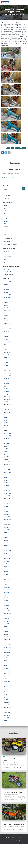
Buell (5, 210)
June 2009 (6, 629)
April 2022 (6, 305)
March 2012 (6, 542)
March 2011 (6, 574)
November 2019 (7, 349)
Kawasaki (6, 221)
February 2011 (7, 576)
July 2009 (6, 626)
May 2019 (6, 360)
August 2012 (6, 529)
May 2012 (6, 537)
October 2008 (7, 649)
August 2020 (6, 331)
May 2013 (6, 506)
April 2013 (6, 508)
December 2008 (7, 644)
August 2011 (6, 561)
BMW (5, 208)
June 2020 (6, 334)
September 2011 (7, 558)
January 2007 (7, 704)
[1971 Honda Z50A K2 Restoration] (14, 779)
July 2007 (6, 689)
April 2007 (6, 697)
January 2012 (7, 548)
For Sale (13, 837)
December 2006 (7, 707)
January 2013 (7, 516)
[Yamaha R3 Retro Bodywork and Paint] (14, 746)
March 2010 (6, 605)
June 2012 (6, 535)
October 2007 (7, 681)
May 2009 (6, 631)
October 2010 (7, 587)
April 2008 (6, 665)
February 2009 (7, 639)
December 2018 (7, 373)
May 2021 (6, 315)
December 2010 (7, 582)
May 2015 (6, 451)
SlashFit (5, 259)
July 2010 (6, 595)
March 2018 (6, 391)
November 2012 (7, 522)
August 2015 (6, 443)
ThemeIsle (18, 840)
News (12, 148)
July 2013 (6, 501)
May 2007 (6, 694)
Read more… (20, 767)
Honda (5, 218)
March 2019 (6, 365)
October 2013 (7, 495)
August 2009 (6, 623)
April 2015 (6, 454)
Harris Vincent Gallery (9, 274)
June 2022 (6, 300)
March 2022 (6, 307)
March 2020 (6, 339)
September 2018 (7, 381)
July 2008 (6, 657)
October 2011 (7, 556)
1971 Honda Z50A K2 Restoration (13, 792)
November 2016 (7, 407)
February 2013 (7, 514)
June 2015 (6, 448)
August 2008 (6, 655)
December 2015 (7, 433)
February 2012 (7, 545)
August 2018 (6, 383)
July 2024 (6, 284)
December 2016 (7, 404)
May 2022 (6, 302)
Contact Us (20, 837)
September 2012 (7, 527)
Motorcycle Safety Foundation (10, 244)
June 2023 (6, 292)
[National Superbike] (5, 2)
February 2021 (7, 323)
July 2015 (6, 446)
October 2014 (7, 469)
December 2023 (7, 286)
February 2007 (7, 702)
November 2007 (7, 678)
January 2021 (7, 326)
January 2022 (7, 310)
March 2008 (6, 668)
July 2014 (6, 477)
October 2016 (7, 409)
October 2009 (7, 618)
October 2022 (7, 297)
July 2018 (6, 386)
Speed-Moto (6, 262)
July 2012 (6, 532)
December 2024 (7, 281)
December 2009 (7, 613)
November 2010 (7, 584)
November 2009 (7, 616)
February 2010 (7, 608)
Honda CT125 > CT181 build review (13, 824)
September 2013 (7, 498)
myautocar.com (7, 256)
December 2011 (7, 550)
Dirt (8, 148)
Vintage (23, 148)
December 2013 (7, 490)
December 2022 (7, 294)
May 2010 (6, 600)
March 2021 (6, 320)
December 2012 (7, 519)
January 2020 (7, 344)
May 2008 (6, 663)
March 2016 (6, 428)
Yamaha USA (6, 234)
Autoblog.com (7, 251)
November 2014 (7, 467)
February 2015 (7, 459)
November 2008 (7, 647)
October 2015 (7, 438)
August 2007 (6, 686)
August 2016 (6, 415)
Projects (18, 148)
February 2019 (7, 367)
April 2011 (6, 571)
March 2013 (6, 511)
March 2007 (6, 699)
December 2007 (7, 676)
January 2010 (7, 610)
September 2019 (7, 352)
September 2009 (7, 621)
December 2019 (7, 347)
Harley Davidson (7, 216)
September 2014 (7, 472)
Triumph (5, 231)
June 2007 (6, 691)
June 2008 (6, 660)
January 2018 (7, 396)
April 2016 (6, 425)
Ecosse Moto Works (8, 271)
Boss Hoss (6, 269)
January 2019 (7, 370)
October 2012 (7, 524)
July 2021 (6, 313)
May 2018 (6, 388)
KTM (5, 223)
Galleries (7, 837)
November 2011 (7, 553)
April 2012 (6, 540)
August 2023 (6, 289)
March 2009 (6, 636)
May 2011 (6, 569)
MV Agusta (6, 226)
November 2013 (7, 493)
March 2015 (6, 456)
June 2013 (6, 503)
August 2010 (6, 592)
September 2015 (7, 441)
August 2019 (6, 354)
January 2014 (7, 488)
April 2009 (6, 634)
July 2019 (6, 357)
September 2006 (7, 715)
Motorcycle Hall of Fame (9, 254)
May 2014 (6, 482)
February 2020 (7, 341)
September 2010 (7, 589)
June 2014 (6, 480)
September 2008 (7, 652)
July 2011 (6, 563)
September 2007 (7, 683)
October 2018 (7, 378)
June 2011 (6, 566)
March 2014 (6, 485)
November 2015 (7, 435)
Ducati (5, 213)
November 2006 (7, 710)
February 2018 (7, 394)
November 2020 (7, 328)
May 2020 (6, 336)
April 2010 (6, 602)
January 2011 (7, 579)
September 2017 (7, 399)
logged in (9, 173)
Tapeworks (6, 198)
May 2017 (6, 401)
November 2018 (7, 375)
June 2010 (6, 597)
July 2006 (6, 720)
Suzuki (5, 229)
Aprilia (5, 205)
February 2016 (7, 430)
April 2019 (6, 362)
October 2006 (7, 712)
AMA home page (7, 241)
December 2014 (7, 464)
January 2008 (7, 673)
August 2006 (6, 717)
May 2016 (6, 422)
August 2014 (6, 475)
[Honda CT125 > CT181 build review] (14, 811)
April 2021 (6, 318)
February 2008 (7, 670)
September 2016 (7, 412)
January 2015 (7, 461)
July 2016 (6, 417)
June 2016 (6, 420)
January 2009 (7, 642)
